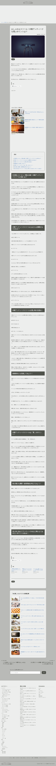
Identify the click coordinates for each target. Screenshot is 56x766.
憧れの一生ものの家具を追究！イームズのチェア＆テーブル (32, 640)
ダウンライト (4, 746)
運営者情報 (40, 696)
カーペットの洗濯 (5, 706)
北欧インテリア (4, 696)
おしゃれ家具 (4, 729)
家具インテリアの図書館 (45, 763)
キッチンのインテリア (5, 710)
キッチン (2, 707)
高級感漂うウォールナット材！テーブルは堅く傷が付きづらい (33, 652)
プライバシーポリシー (42, 697)
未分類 (5, 22)
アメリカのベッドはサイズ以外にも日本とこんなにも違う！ (32, 622)
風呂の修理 (4, 751)
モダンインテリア (5, 693)
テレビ (3, 740)
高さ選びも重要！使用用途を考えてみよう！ (22, 166)
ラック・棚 (4, 738)
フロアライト (3, 719)
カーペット (3, 702)
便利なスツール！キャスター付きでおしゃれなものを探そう (27, 569)
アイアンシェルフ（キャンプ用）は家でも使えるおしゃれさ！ (32, 616)
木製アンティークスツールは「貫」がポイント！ (23, 165)
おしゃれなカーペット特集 (6, 703)
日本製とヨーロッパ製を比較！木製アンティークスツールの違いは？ (27, 158)
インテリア (3, 688)
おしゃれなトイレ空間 (5, 715)
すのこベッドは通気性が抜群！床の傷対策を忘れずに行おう (32, 610)
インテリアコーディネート (6, 689)
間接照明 (3, 748)
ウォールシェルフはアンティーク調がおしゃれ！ (30, 646)
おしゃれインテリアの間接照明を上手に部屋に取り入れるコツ (33, 634)
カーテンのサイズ (5, 700)
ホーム (2, 22)
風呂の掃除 (4, 752)
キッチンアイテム (5, 709)
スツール (3, 731)
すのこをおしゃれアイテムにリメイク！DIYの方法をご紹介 (33, 604)
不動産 (3, 722)
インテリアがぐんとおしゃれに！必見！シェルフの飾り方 (32, 628)
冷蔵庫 (3, 742)
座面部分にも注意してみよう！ (20, 163)
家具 (2, 727)
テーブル (3, 735)
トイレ (2, 713)
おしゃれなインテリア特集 (6, 692)
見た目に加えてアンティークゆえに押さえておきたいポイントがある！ (28, 168)
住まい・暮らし (3, 721)
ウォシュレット (4, 714)
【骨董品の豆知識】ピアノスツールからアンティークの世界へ (16, 569)
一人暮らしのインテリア (6, 694)
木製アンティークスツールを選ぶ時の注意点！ (23, 161)
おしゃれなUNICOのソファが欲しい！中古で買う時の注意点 (32, 598)
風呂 (2, 750)
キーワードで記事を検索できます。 (17, 669)
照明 (2, 744)
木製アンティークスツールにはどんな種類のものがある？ (25, 160)
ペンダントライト (5, 747)
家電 (2, 739)
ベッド (3, 737)
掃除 (3, 725)
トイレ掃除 (4, 717)
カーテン (2, 697)
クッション (4, 730)
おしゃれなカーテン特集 (6, 698)
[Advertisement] (28, 13)
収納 (3, 723)
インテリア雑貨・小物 (5, 690)
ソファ (3, 733)
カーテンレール (4, 701)
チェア (3, 734)
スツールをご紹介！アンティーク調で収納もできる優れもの (38, 569)
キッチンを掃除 (4, 711)
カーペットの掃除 (5, 705)
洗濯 (3, 726)
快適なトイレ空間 (5, 718)
